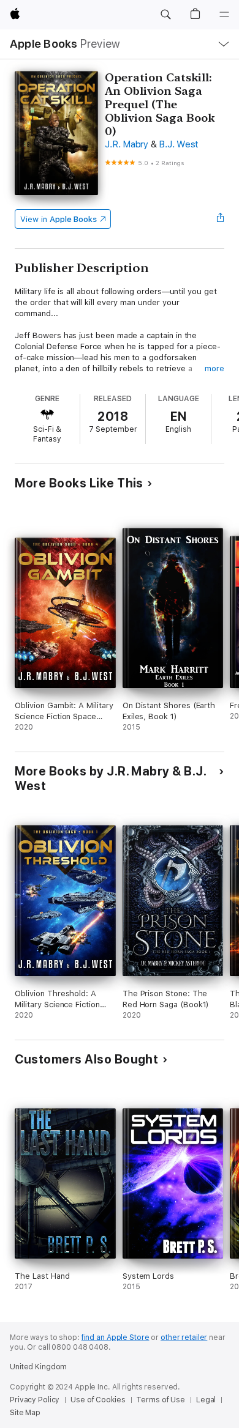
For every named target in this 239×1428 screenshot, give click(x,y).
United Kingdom (38, 1367)
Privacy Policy (34, 1400)
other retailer (184, 1337)
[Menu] (224, 14)
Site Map (25, 1412)
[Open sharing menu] (220, 219)
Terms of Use (160, 1400)
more (214, 368)
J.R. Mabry (126, 144)
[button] (165, 14)
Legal (206, 1400)
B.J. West (179, 144)
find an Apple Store (116, 1337)
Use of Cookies (97, 1400)
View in (58, 219)
